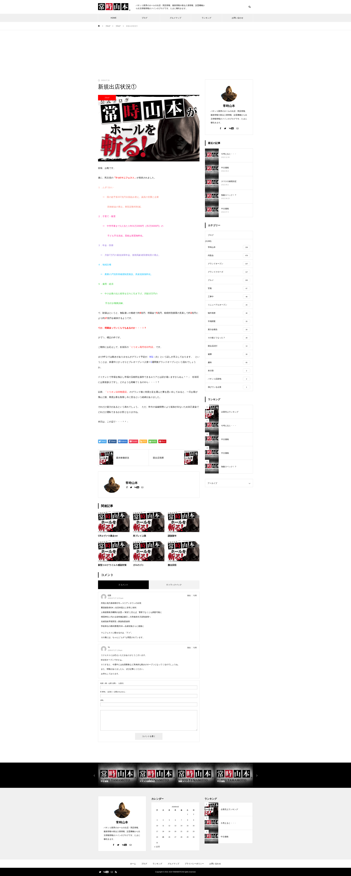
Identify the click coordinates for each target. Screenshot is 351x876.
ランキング (206, 18)
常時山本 (229, 106)
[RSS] (115, 872)
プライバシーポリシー (194, 864)
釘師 (109, 595)
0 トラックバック (174, 585)
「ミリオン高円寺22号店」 (142, 347)
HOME (113, 18)
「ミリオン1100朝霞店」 (117, 392)
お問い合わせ (237, 18)
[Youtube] (137, 487)
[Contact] (142, 487)
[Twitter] (131, 487)
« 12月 (157, 847)
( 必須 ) (112, 683)
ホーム (133, 864)
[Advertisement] (175, 51)
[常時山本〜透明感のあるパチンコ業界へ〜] (114, 7)
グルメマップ (175, 18)
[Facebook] (127, 487)
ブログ (144, 18)
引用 (195, 595)
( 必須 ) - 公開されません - (113, 692)
